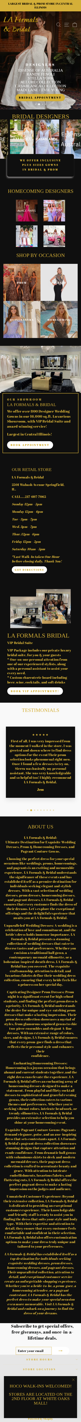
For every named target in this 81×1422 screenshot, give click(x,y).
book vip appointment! (35, 691)
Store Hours (39, 1359)
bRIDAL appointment (40, 97)
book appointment (30, 445)
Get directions (29, 569)
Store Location (39, 1369)
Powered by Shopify (40, 1418)
